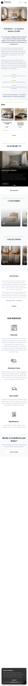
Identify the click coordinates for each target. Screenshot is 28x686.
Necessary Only (14, 682)
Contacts (14, 306)
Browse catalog (14, 452)
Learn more (5, 183)
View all (14, 135)
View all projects (14, 190)
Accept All (14, 680)
